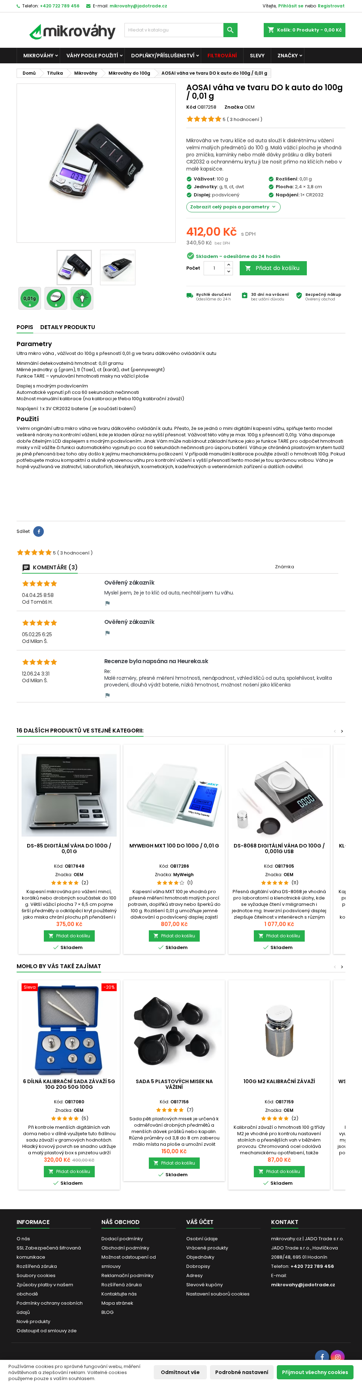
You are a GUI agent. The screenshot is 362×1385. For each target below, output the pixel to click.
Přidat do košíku (272, 268)
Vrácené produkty (207, 1248)
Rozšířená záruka (37, 1266)
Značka (233, 107)
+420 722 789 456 (60, 6)
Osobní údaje (202, 1238)
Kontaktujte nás (119, 1294)
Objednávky (200, 1257)
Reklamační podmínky (127, 1275)
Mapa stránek (117, 1303)
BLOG (107, 1312)
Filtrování (222, 55)
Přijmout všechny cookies (315, 1372)
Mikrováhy (38, 55)
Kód (191, 107)
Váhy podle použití (92, 55)
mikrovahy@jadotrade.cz (138, 6)
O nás (23, 1238)
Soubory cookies (36, 1275)
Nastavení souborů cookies (218, 1294)
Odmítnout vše (180, 1372)
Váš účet (200, 1222)
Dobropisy (198, 1266)
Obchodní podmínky (125, 1248)
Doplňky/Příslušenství (162, 55)
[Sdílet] (38, 531)
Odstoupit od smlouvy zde (47, 1330)
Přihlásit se (290, 6)
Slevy (257, 55)
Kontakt (284, 1222)
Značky (288, 55)
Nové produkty (33, 1321)
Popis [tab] (25, 327)
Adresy (194, 1275)
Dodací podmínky (122, 1238)
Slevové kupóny (204, 1284)
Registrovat (331, 6)
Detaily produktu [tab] (67, 327)
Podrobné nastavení (241, 1372)
